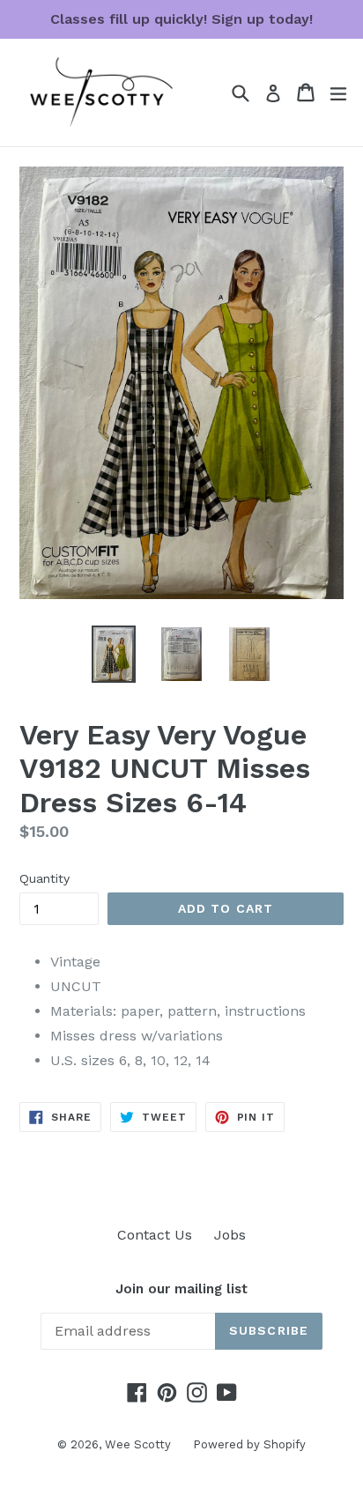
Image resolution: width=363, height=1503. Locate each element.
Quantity (44, 878)
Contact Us (154, 1234)
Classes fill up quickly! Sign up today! (181, 19)
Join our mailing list (181, 1289)
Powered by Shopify (249, 1444)
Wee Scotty (138, 1444)
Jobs (230, 1234)
